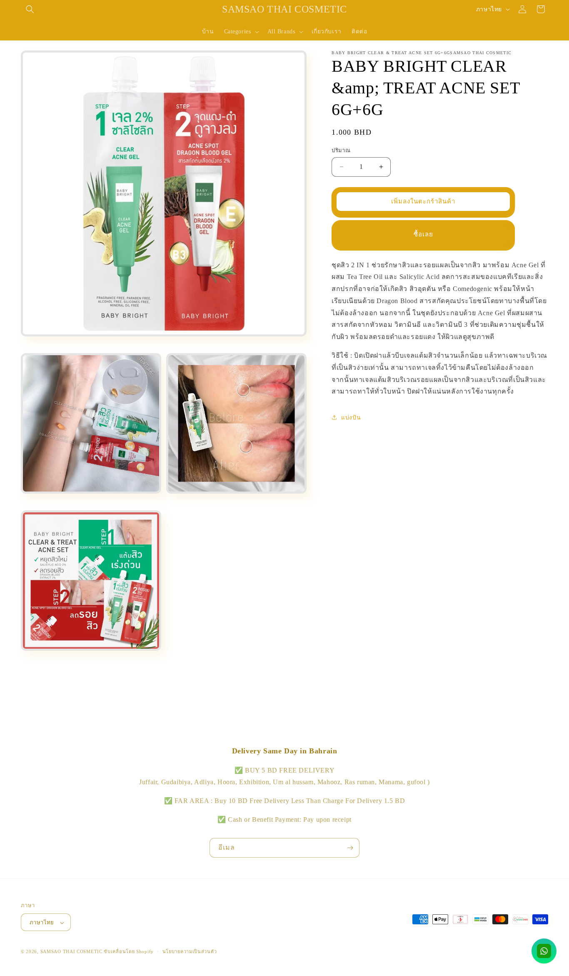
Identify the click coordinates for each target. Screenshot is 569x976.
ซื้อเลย (423, 234)
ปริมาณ (341, 150)
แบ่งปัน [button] (351, 417)
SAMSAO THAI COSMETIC (72, 951)
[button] (30, 9)
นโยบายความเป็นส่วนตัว (189, 951)
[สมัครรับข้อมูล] (350, 848)
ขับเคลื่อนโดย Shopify (129, 951)
